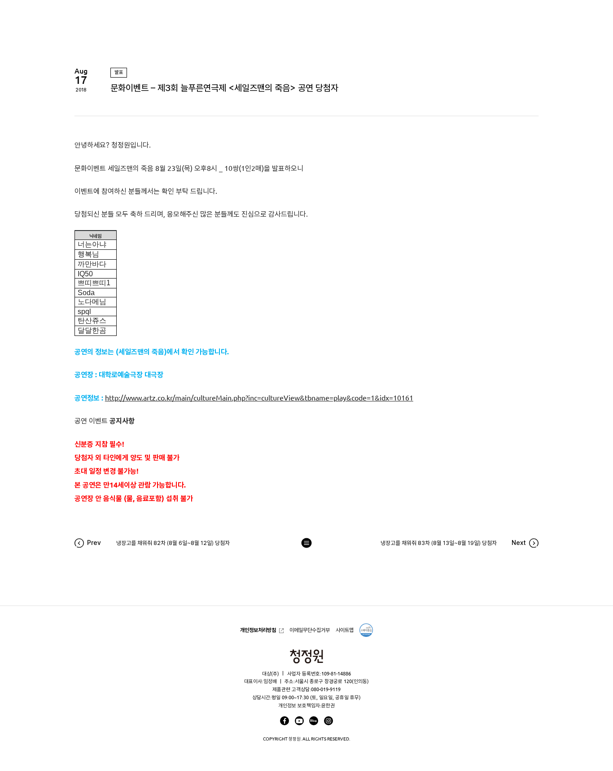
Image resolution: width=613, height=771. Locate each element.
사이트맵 (345, 630)
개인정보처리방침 (258, 630)
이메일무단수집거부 (309, 630)
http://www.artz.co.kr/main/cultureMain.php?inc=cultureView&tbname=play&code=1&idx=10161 (259, 398)
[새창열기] (284, 720)
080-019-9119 (326, 689)
